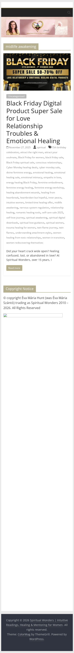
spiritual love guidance (32, 222)
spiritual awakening (36, 217)
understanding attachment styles (33, 232)
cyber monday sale (49, 167)
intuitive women (15, 202)
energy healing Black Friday (21, 182)
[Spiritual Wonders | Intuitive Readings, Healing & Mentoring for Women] (37, 19)
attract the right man (31, 152)
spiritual (41, 147)
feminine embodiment (50, 182)
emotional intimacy (31, 177)
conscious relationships (48, 162)
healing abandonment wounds (22, 192)
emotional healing (43, 172)
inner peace (54, 197)
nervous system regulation (34, 207)
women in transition (53, 237)
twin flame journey (47, 227)
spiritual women (55, 222)
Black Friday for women (31, 157)
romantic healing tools (28, 212)
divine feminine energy (18, 172)
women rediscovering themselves (24, 242)
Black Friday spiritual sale (20, 162)
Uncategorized (16, 96)
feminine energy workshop (49, 187)
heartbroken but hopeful (33, 197)
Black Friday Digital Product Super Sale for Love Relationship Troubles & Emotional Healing (34, 122)
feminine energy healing (19, 187)
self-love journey (15, 217)
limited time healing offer (39, 202)
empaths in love (52, 177)
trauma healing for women (21, 227)
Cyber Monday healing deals (21, 167)
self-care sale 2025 (52, 212)
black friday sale (54, 157)
